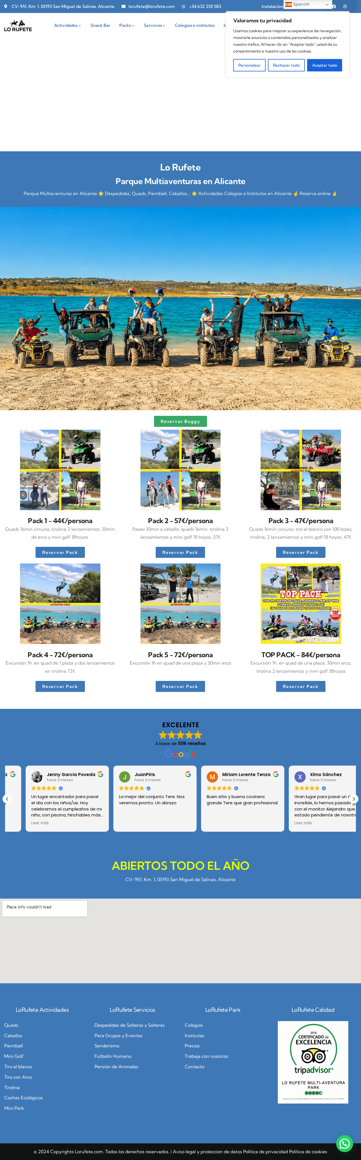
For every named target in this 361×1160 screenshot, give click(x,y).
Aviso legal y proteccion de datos (207, 1151)
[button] (353, 799)
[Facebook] (334, 6)
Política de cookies (308, 1151)
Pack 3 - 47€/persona (300, 520)
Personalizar (249, 65)
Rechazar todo (286, 65)
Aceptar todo (324, 65)
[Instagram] (345, 6)
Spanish (301, 4)
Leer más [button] (21, 823)
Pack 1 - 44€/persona (60, 520)
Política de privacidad (265, 1151)
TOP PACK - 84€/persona (300, 654)
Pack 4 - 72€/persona (60, 654)
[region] (288, 44)
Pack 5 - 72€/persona (180, 654)
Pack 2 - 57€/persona (180, 520)
